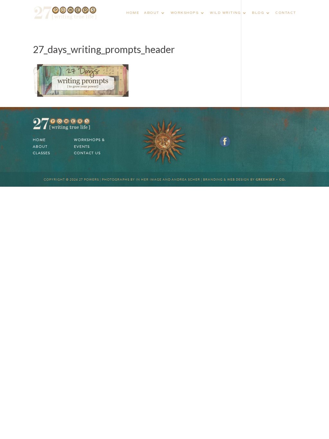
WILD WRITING (225, 13)
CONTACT (285, 13)
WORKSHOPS (185, 13)
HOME (132, 13)
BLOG (258, 13)
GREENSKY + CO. (271, 179)
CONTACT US (87, 153)
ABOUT (151, 13)
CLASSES (41, 153)
